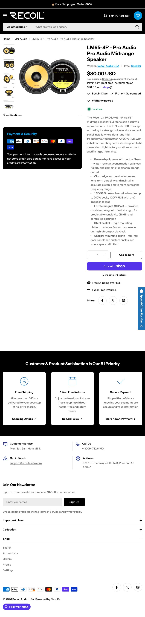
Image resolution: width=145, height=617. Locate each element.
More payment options (115, 274)
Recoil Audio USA (108, 66)
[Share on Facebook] (102, 300)
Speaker (136, 66)
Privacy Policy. (73, 511)
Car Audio (21, 39)
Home (6, 39)
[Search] (137, 27)
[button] (141, 308)
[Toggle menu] (5, 15)
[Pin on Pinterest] (123, 300)
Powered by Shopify (47, 599)
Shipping (107, 78)
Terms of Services (49, 511)
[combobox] (72, 27)
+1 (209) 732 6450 (93, 448)
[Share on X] (113, 300)
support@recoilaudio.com (26, 463)
